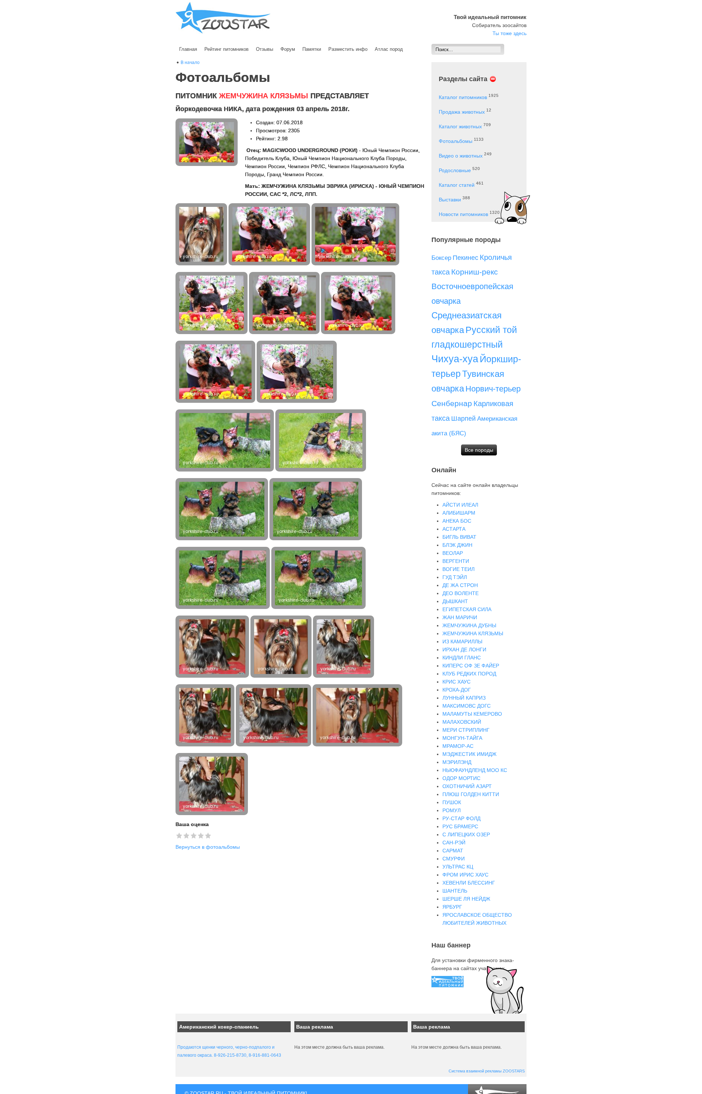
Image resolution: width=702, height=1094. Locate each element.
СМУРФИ (453, 859)
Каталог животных (460, 126)
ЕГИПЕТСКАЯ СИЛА (466, 609)
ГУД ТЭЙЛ (454, 577)
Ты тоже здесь (509, 33)
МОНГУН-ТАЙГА (462, 738)
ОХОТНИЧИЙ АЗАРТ (467, 786)
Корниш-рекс (474, 272)
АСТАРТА (453, 529)
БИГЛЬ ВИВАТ (459, 537)
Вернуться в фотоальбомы (208, 847)
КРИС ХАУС (456, 682)
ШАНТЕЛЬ (454, 891)
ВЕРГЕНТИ (455, 561)
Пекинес (465, 257)
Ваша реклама (314, 1027)
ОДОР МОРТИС (461, 778)
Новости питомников (463, 214)
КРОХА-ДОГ (456, 690)
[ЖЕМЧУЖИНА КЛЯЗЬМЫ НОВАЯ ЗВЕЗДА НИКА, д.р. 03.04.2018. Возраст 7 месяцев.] (202, 234)
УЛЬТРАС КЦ (457, 867)
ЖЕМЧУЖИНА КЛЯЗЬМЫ (472, 633)
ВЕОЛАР (452, 553)
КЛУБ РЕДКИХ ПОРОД (469, 674)
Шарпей (463, 418)
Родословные (455, 170)
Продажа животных (462, 112)
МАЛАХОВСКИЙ (461, 722)
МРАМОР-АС (457, 746)
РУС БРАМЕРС (460, 826)
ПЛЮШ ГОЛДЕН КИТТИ (470, 794)
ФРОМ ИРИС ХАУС (465, 875)
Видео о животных (461, 156)
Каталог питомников (463, 97)
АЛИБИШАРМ (458, 513)
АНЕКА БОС (456, 521)
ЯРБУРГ (452, 907)
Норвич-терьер (493, 388)
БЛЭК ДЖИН (457, 545)
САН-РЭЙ (453, 842)
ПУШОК (451, 802)
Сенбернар (451, 403)
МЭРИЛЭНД (456, 762)
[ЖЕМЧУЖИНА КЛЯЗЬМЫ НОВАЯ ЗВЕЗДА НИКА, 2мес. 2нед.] (270, 234)
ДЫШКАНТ (455, 601)
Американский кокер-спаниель (219, 1027)
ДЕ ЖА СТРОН (460, 585)
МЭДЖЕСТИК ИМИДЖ (469, 754)
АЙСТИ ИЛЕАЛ (460, 505)
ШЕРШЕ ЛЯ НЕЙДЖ (466, 899)
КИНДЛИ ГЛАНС (461, 657)
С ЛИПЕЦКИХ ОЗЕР (466, 834)
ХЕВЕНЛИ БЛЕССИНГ (468, 883)
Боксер (441, 257)
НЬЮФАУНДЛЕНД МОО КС (474, 770)
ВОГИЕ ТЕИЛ (458, 569)
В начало (190, 62)
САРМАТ (452, 850)
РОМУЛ (451, 810)
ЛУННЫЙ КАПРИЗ (464, 698)
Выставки (450, 199)
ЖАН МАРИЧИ (459, 617)
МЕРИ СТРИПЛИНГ (466, 730)
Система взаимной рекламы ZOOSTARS (487, 1071)
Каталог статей (457, 185)
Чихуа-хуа (454, 358)
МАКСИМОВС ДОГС (466, 706)
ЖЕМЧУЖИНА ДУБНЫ (469, 625)
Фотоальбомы (455, 141)
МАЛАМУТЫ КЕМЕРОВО (472, 714)
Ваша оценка (192, 824)
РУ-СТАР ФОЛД (461, 818)
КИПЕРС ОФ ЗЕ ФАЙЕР (470, 666)
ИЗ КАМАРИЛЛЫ (462, 641)
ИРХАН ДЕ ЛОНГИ (464, 649)
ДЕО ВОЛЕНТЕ (460, 593)
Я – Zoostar (223, 18)
